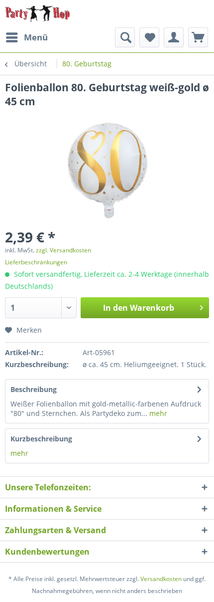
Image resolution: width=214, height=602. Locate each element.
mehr (157, 413)
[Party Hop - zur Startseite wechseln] (37, 13)
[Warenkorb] (198, 37)
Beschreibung (33, 389)
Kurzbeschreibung (41, 438)
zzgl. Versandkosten (63, 250)
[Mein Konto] (174, 37)
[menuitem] (26, 37)
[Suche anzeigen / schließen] (125, 37)
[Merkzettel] (149, 37)
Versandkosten (161, 579)
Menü (36, 37)
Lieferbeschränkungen (36, 262)
